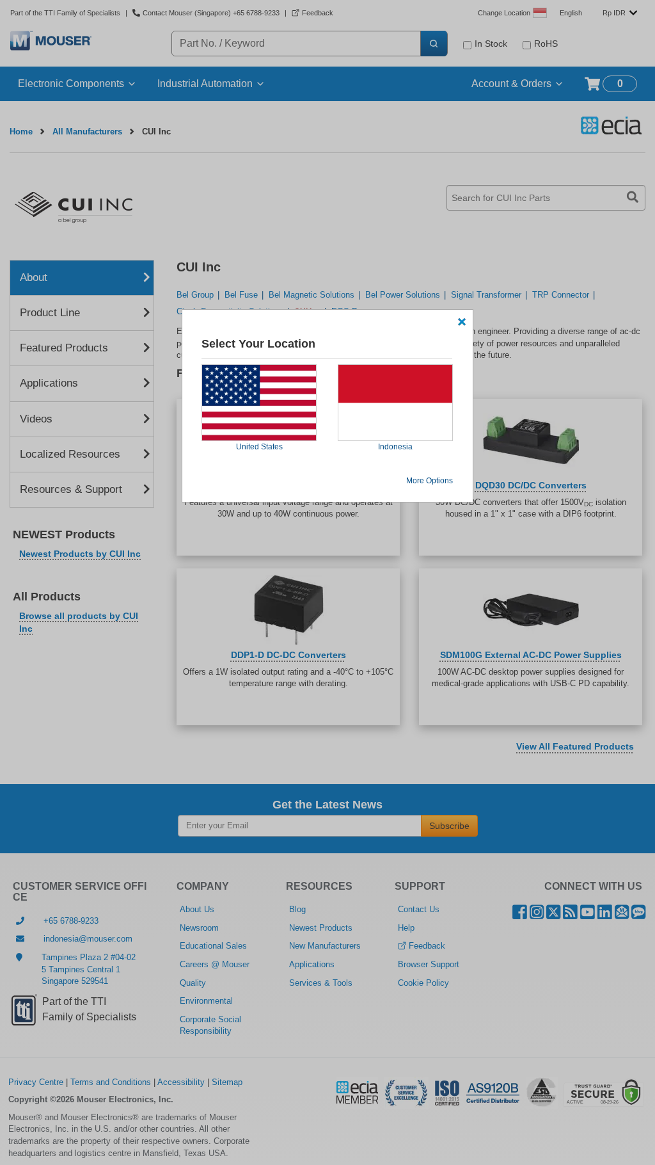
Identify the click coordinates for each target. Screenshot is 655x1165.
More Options (429, 480)
